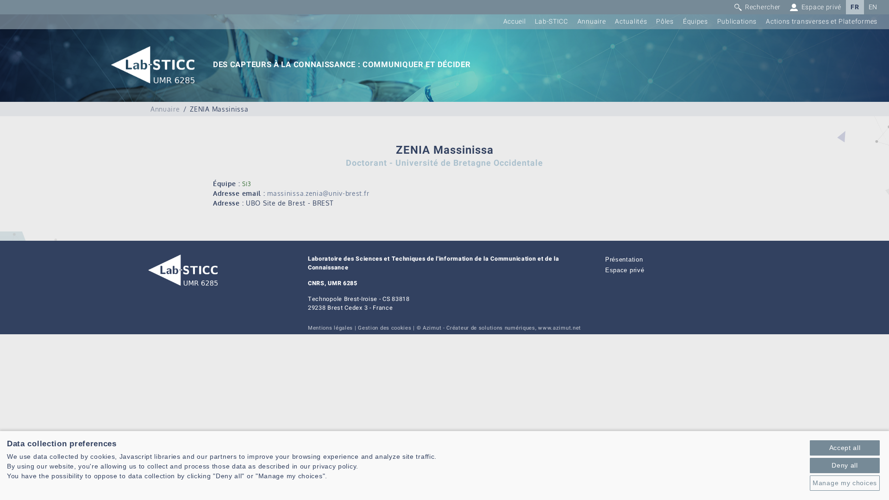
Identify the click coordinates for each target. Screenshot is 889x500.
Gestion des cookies (384, 328)
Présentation (624, 259)
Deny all (845, 465)
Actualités (631, 21)
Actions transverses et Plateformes (821, 21)
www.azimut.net (559, 328)
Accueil (514, 21)
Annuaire (591, 21)
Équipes (695, 21)
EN (873, 7)
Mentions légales (330, 328)
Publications (737, 21)
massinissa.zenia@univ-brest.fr (318, 193)
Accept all (845, 447)
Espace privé (624, 270)
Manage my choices (845, 483)
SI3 (246, 184)
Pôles (665, 21)
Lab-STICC (551, 21)
